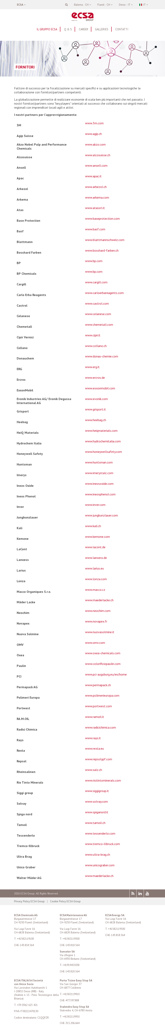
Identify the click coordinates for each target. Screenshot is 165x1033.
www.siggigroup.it (97, 791)
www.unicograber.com (99, 865)
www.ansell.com (96, 165)
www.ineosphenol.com (100, 494)
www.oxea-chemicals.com (102, 653)
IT (144, 4)
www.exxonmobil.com (100, 388)
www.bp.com (93, 261)
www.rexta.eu (94, 748)
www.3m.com (94, 123)
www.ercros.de (95, 378)
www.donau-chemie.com (101, 356)
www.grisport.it (95, 409)
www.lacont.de (95, 547)
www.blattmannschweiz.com (104, 240)
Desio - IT (125, 4)
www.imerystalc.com (99, 473)
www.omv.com (95, 643)
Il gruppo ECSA (47, 29)
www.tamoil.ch (95, 823)
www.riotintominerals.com (103, 780)
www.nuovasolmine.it (99, 632)
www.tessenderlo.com (100, 833)
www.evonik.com (96, 399)
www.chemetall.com (99, 325)
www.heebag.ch (95, 420)
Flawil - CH (104, 4)
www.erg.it (92, 367)
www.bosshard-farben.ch (102, 250)
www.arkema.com (97, 197)
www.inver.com (95, 505)
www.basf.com (95, 229)
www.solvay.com (96, 801)
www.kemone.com (97, 537)
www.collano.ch (96, 346)
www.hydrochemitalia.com (103, 441)
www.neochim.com (97, 611)
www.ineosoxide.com (99, 484)
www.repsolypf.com (98, 759)
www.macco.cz (95, 590)
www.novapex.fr (96, 621)
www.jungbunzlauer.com (101, 515)
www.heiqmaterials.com (101, 431)
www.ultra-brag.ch (97, 854)
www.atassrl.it (95, 208)
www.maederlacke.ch (99, 600)
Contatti (121, 29)
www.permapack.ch (98, 685)
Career (83, 29)
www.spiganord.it (96, 812)
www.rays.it (93, 738)
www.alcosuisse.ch (97, 155)
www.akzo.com (95, 144)
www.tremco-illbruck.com (102, 844)
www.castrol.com (97, 303)
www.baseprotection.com (102, 218)
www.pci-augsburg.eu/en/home (106, 674)
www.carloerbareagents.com (104, 293)
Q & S (68, 29)
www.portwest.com (98, 706)
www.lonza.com (96, 579)
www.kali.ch (93, 526)
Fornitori (25, 66)
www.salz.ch (93, 770)
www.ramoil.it (94, 717)
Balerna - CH (81, 4)
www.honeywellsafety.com (103, 452)
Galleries (101, 29)
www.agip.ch (93, 134)
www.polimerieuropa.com (102, 695)
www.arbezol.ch (96, 187)
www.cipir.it (92, 335)
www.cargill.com (96, 282)
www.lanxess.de (96, 558)
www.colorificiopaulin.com (103, 664)
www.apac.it (93, 176)
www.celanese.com (98, 314)
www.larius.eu (94, 568)
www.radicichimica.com (100, 727)
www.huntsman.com (99, 462)
